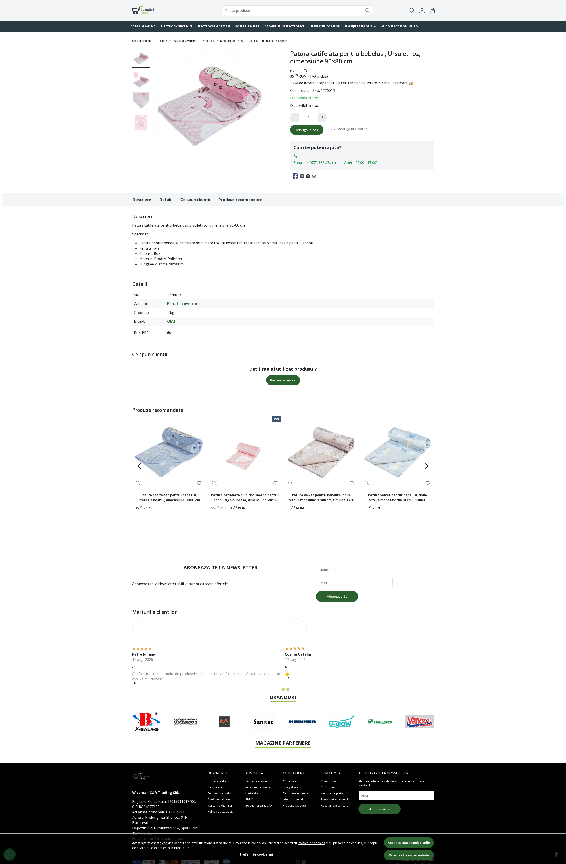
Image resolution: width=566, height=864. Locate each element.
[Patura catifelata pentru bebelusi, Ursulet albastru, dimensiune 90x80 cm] (168, 452)
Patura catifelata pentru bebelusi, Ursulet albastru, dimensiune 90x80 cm (168, 497)
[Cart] (432, 10)
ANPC (249, 799)
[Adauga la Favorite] (199, 483)
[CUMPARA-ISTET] (158, 10)
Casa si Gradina (143, 26)
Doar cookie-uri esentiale (409, 855)
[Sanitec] (263, 730)
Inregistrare (291, 787)
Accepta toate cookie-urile (409, 842)
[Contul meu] (422, 10)
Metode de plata (332, 793)
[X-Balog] (146, 730)
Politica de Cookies (220, 811)
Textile (162, 41)
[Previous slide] (139, 465)
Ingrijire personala (360, 26)
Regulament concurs (334, 805)
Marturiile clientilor (220, 805)
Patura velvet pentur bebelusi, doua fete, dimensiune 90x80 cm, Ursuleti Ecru (321, 497)
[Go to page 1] (278, 689)
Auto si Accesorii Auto (399, 26)
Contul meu (290, 781)
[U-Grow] (341, 730)
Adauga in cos (307, 130)
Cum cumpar (329, 781)
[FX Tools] (224, 730)
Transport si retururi (334, 799)
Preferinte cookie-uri (256, 854)
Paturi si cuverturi (185, 41)
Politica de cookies (311, 843)
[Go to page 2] (283, 689)
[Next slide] (426, 465)
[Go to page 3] (287, 689)
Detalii (165, 199)
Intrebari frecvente (258, 787)
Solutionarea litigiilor (259, 805)
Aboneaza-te (337, 596)
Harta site (251, 793)
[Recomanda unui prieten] (315, 176)
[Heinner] (302, 730)
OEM (171, 321)
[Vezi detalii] (138, 483)
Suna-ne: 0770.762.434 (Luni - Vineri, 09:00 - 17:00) (335, 162)
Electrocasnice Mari (213, 26)
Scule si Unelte (247, 26)
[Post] (303, 176)
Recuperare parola (295, 793)
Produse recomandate (240, 199)
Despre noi (215, 787)
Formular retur (217, 781)
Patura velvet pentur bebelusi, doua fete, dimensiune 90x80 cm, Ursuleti (397, 497)
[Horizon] (185, 730)
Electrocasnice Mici (176, 26)
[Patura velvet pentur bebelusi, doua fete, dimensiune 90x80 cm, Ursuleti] (397, 452)
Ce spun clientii (195, 199)
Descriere (141, 199)
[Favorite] (411, 10)
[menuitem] (141, 59)
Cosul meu (328, 787)
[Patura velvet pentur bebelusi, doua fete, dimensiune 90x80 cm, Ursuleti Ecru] (321, 452)
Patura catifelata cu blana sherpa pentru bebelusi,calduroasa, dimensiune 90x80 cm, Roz (245, 498)
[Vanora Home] (419, 730)
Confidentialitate (219, 799)
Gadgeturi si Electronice (284, 26)
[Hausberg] (380, 730)
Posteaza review (283, 380)
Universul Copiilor (325, 26)
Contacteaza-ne (256, 781)
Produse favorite (294, 805)
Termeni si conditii (220, 793)
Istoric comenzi (293, 799)
